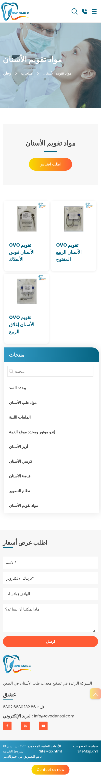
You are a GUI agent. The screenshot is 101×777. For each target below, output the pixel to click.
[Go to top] (95, 693)
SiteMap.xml (87, 751)
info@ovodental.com (54, 716)
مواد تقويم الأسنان (57, 73)
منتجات (27, 73)
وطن (7, 73)
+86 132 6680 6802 (20, 707)
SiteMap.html (50, 751)
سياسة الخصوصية (85, 746)
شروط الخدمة (13, 751)
